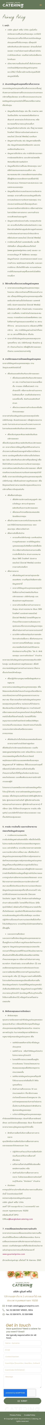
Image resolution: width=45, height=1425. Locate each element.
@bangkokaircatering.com (20, 1219)
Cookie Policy (29, 1415)
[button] (40, 4)
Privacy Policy (15, 1415)
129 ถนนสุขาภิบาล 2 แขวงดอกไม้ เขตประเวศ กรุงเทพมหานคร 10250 (22, 1298)
